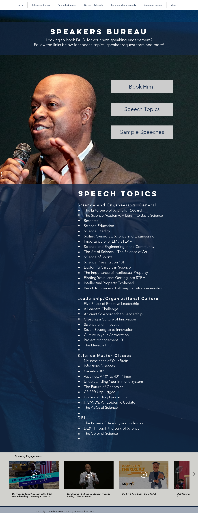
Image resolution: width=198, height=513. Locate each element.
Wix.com (90, 511)
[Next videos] (193, 474)
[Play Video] (34, 475)
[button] (26, 456)
